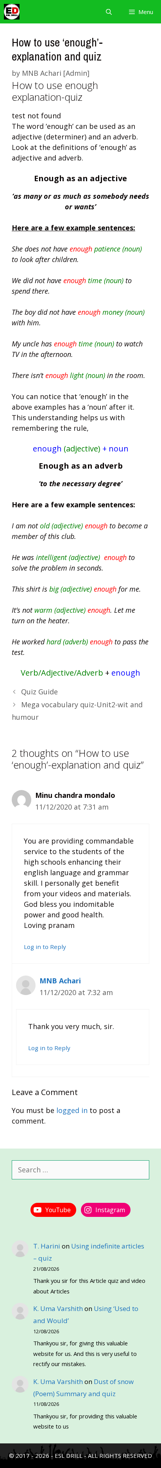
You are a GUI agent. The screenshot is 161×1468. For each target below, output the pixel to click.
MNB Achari (60, 980)
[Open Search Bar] (108, 11)
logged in (72, 1110)
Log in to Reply (45, 947)
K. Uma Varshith (58, 1308)
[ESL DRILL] (12, 11)
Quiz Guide (39, 691)
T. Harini (46, 1245)
